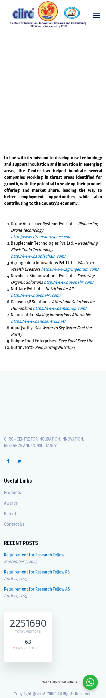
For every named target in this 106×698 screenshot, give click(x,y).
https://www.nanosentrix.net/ (38, 321)
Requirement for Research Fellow (34, 554)
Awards (11, 503)
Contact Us (14, 524)
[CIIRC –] (48, 14)
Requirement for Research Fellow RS (37, 572)
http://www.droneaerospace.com (41, 236)
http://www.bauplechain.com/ (38, 256)
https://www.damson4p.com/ (59, 308)
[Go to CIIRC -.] (39, 92)
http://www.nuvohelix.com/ (68, 282)
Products (12, 492)
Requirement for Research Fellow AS (37, 589)
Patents (11, 513)
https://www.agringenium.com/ (69, 269)
